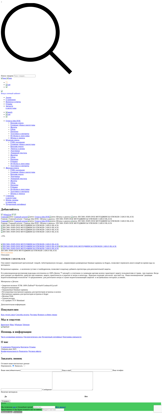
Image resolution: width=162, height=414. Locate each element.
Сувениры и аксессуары (11, 197)
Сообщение (47, 390)
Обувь (12, 129)
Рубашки (14, 161)
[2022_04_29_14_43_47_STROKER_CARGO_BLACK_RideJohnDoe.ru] (30, 248)
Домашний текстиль (18, 153)
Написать (19, 366)
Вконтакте (5, 325)
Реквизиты (15, 347)
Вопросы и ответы (13, 102)
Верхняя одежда (16, 123)
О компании (11, 100)
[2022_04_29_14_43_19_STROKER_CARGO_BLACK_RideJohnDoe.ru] (30, 246)
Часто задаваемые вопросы (12, 337)
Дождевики (15, 151)
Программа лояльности (72, 337)
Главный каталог (21, 217)
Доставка (33, 315)
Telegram (26, 325)
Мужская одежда (12, 140)
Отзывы (9, 104)
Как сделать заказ (8, 315)
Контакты (25, 347)
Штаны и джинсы (17, 138)
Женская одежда (12, 168)
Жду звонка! (61, 407)
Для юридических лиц (32, 337)
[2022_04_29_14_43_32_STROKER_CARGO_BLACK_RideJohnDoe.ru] (87, 246)
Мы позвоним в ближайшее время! (17, 407)
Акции (8, 97)
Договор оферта (34, 351)
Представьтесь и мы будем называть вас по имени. (21, 410)
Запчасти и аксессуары (11, 107)
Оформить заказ (7, 412)
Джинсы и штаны (17, 149)
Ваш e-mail (66, 370)
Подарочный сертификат (16, 204)
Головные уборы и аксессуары (22, 125)
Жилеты (13, 127)
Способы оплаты (22, 315)
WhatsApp (7, 215)
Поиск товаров (7, 76)
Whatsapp (18, 325)
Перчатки (14, 131)
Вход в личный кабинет (10, 93)
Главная (4, 217)
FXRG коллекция (17, 142)
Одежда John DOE (13, 121)
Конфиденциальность (10, 351)
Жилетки (14, 155)
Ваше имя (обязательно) (11, 370)
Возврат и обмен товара (47, 315)
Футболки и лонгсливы (20, 136)
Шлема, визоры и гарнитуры (12, 201)
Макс (12, 325)
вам (14, 407)
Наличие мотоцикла (44, 394)
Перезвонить (6, 366)
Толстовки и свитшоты (19, 134)
